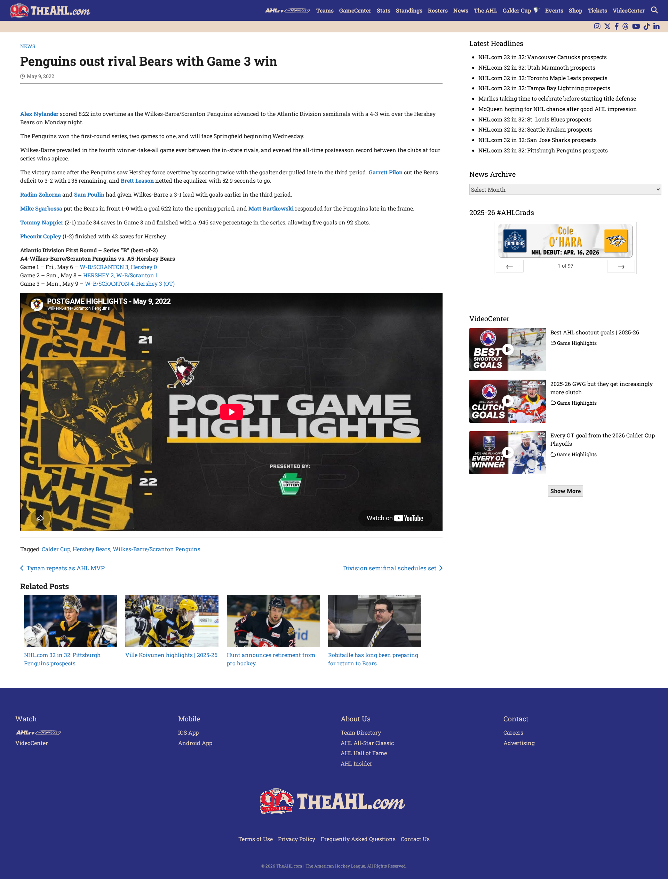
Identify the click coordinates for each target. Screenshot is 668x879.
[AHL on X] (607, 26)
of (565, 265)
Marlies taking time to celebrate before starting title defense (557, 98)
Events (554, 10)
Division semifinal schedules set (389, 568)
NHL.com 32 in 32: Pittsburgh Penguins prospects (543, 150)
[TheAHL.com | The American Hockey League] (51, 10)
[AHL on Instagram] (597, 26)
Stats (383, 10)
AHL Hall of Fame (364, 753)
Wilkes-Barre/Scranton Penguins (156, 549)
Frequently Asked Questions (358, 838)
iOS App (188, 732)
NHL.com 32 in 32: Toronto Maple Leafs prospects (542, 77)
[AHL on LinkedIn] (656, 26)
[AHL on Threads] (625, 26)
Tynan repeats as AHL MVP (65, 568)
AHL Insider (356, 763)
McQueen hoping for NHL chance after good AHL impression (557, 108)
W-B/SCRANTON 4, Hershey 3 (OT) (130, 283)
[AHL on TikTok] (647, 26)
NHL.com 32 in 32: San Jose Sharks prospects (537, 139)
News (460, 10)
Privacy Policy (296, 838)
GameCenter (355, 10)
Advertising (519, 742)
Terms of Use (255, 838)
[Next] (621, 266)
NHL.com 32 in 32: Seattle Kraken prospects (535, 129)
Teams (325, 10)
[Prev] (510, 266)
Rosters (438, 10)
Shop (575, 10)
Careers (513, 732)
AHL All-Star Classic (367, 742)
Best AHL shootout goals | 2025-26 (594, 332)
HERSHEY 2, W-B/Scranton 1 (120, 275)
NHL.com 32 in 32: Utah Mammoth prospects (536, 67)
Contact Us (415, 838)
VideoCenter (629, 10)
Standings (409, 10)
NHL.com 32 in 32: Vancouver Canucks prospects (542, 57)
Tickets (597, 10)
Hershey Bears (91, 549)
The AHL (485, 10)
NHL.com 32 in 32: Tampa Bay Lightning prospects (544, 88)
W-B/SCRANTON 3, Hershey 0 (118, 266)
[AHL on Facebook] (616, 26)
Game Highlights (577, 343)
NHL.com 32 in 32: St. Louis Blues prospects (534, 119)
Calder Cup (518, 10)
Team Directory (361, 732)
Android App (195, 742)
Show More (565, 490)
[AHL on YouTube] (636, 26)
